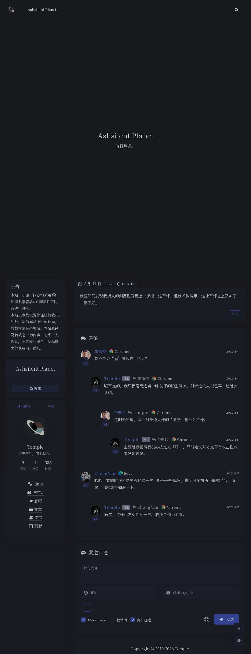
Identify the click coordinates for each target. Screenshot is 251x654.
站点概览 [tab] (23, 406)
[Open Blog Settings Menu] (239, 640)
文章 (37, 509)
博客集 (37, 492)
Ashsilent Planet (42, 9)
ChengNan (104, 473)
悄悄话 (122, 619)
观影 (37, 526)
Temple (112, 378)
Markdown (97, 619)
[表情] (206, 619)
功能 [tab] (51, 406)
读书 (37, 517)
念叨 (37, 501)
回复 (232, 363)
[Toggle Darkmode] (239, 628)
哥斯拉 (100, 351)
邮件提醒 (144, 619)
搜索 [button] (37, 388)
